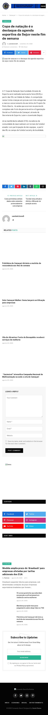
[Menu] (8, 6)
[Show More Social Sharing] (44, 52)
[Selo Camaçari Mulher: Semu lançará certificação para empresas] (24, 285)
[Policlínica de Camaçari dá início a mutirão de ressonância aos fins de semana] (24, 248)
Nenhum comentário (10, 47)
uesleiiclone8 (13, 44)
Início (7, 702)
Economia (6, 563)
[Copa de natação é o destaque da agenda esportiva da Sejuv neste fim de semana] (24, 72)
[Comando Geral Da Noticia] (5, 6)
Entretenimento (36, 702)
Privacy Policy (21, 665)
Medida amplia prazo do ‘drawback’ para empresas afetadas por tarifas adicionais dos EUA (23, 571)
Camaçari (6, 21)
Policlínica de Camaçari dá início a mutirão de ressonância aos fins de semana (30, 619)
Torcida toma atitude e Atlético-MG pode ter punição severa (34, 201)
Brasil (24, 702)
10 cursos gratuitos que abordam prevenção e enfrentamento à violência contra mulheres (29, 595)
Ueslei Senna (36, 708)
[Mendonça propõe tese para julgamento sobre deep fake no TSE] (8, 608)
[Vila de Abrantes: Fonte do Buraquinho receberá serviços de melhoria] (24, 322)
